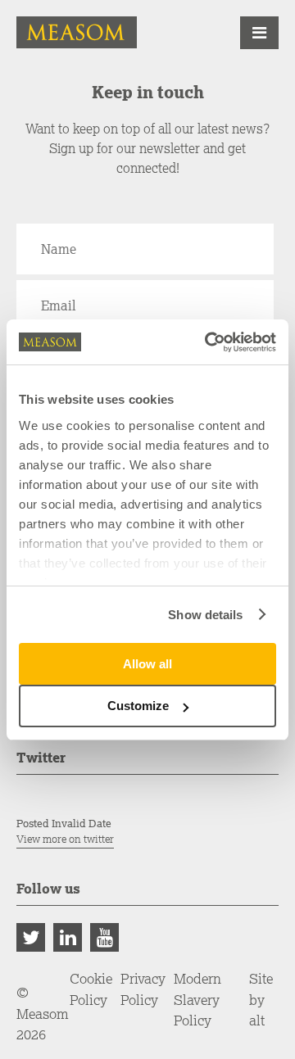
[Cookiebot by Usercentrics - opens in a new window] (208, 342)
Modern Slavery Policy (197, 999)
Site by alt (261, 999)
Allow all (147, 664)
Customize (138, 706)
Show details (205, 615)
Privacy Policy (143, 989)
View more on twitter (65, 839)
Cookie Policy (91, 989)
